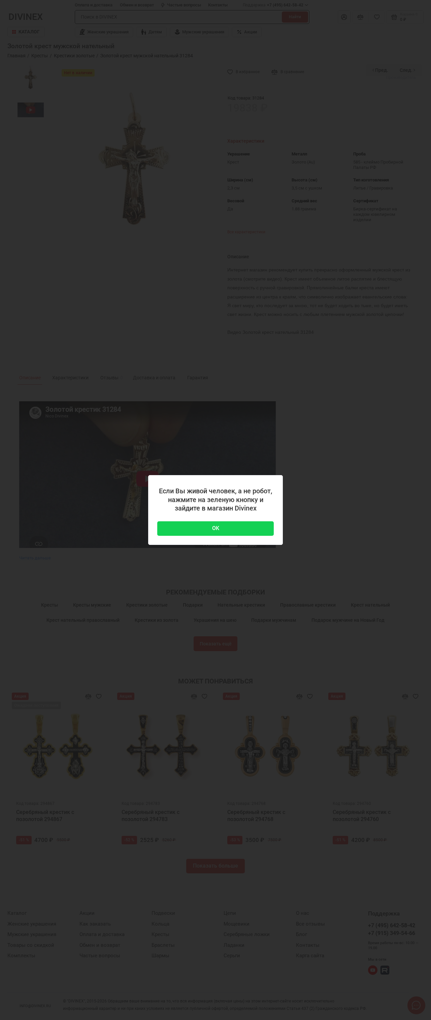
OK (215, 528)
